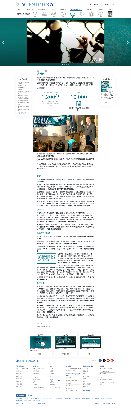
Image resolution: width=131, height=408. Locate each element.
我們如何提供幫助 (75, 9)
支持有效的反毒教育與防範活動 (23, 82)
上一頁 (40, 324)
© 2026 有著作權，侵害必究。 (31, 403)
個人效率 (35, 382)
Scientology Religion (47, 398)
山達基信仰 (19, 371)
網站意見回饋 (105, 371)
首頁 (19, 9)
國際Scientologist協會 (87, 398)
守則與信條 (19, 379)
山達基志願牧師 (76, 398)
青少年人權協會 (27, 400)
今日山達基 (63, 9)
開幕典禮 (52, 382)
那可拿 (102, 398)
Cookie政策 (102, 403)
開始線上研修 (68, 398)
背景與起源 (19, 376)
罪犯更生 (85, 373)
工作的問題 (36, 371)
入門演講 (52, 373)
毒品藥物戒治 (86, 376)
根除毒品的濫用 (22, 85)
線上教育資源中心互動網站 (23, 103)
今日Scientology (55, 380)
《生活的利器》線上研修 (39, 368)
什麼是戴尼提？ (20, 373)
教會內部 (18, 381)
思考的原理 (36, 373)
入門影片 (52, 376)
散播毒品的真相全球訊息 (23, 106)
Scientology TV (95, 4)
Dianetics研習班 (37, 379)
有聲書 (51, 371)
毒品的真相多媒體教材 (23, 95)
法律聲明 (113, 403)
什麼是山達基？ (42, 9)
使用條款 (108, 403)
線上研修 (111, 9)
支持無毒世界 (109, 398)
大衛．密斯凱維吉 (59, 398)
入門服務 (35, 377)
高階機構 (68, 383)
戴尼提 (26, 398)
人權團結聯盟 (19, 400)
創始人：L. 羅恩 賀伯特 (22, 368)
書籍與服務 (100, 9)
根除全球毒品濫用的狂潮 (23, 92)
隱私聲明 (97, 403)
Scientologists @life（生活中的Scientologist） (73, 369)
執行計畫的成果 (22, 113)
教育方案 (20, 90)
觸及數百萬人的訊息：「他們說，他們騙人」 (23, 98)
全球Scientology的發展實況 (73, 375)
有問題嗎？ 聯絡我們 (107, 368)
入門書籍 (52, 368)
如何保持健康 (87, 390)
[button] (62, 64)
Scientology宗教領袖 (55, 387)
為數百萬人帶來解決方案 (43, 326)
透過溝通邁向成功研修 (38, 387)
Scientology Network (35, 398)
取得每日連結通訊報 (107, 379)
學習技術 (85, 371)
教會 (53, 9)
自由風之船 (69, 388)
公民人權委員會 (36, 400)
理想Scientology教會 (71, 380)
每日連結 (68, 366)
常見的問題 (89, 9)
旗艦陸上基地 (69, 385)
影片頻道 (18, 386)
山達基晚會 (52, 384)
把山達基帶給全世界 (71, 391)
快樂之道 (85, 368)
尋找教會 (104, 374)
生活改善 (35, 384)
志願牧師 (85, 386)
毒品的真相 (23, 79)
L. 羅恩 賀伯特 (29, 9)
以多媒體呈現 (21, 88)
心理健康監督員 (87, 384)
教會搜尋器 (69, 378)
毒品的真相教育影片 (23, 101)
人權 (84, 381)
